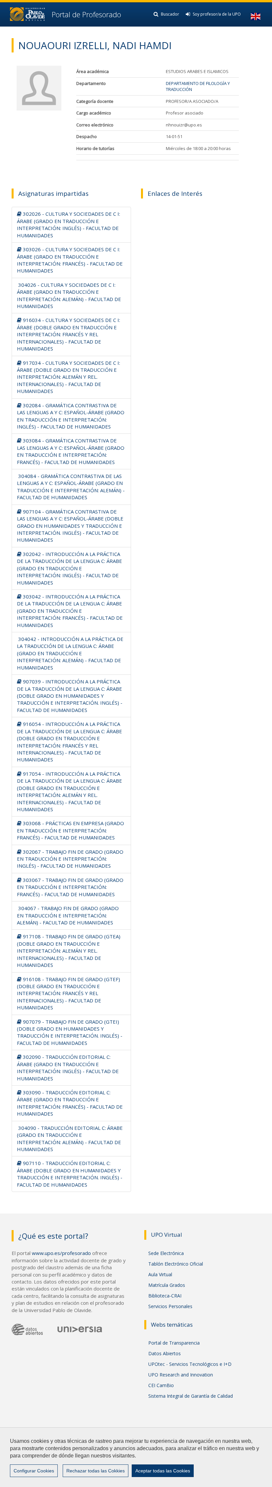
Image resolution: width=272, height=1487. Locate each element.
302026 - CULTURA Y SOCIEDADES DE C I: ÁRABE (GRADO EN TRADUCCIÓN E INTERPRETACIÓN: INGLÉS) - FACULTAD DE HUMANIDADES (68, 224)
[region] (136, 1457)
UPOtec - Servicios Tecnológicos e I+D (190, 1364)
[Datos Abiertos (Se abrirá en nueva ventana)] (27, 1329)
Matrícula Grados (166, 1285)
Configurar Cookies (34, 1470)
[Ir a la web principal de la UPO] (27, 14)
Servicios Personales (170, 1306)
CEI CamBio (161, 1385)
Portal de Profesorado (85, 14)
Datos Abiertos (164, 1353)
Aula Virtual (160, 1274)
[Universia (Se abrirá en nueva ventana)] (79, 1329)
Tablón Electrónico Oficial (175, 1264)
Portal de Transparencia (174, 1343)
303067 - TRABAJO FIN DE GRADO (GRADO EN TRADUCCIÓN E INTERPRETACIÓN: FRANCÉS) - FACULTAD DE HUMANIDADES (70, 887)
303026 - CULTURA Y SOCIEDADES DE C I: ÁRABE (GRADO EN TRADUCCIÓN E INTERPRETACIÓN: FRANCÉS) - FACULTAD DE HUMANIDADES (70, 260)
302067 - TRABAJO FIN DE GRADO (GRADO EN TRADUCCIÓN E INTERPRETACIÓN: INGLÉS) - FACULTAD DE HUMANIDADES (70, 858)
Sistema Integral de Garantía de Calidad (190, 1396)
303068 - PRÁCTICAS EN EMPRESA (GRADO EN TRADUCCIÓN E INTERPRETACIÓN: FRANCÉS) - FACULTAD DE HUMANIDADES (70, 830)
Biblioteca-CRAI (164, 1295)
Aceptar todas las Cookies (162, 1470)
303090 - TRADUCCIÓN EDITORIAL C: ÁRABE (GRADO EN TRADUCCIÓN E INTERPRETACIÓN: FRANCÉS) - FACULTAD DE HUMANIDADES (70, 1103)
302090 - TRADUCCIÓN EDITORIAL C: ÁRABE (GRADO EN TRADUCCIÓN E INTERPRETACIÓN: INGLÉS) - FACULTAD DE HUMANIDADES (68, 1067)
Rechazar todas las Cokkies (95, 1470)
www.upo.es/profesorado (61, 1253)
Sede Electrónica (166, 1253)
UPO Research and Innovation (180, 1374)
